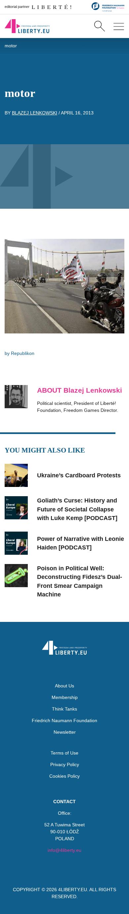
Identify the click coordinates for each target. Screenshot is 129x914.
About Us (64, 685)
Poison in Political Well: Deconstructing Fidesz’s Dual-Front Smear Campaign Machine (79, 581)
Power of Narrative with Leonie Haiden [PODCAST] (80, 543)
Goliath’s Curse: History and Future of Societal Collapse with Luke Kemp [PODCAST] (77, 509)
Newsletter (65, 732)
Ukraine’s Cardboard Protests (79, 475)
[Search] (99, 26)
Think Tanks (64, 709)
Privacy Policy (64, 764)
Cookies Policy (64, 776)
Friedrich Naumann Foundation (64, 720)
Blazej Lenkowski (34, 112)
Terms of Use (64, 753)
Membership (65, 697)
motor (11, 45)
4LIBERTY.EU (72, 889)
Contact (64, 801)
